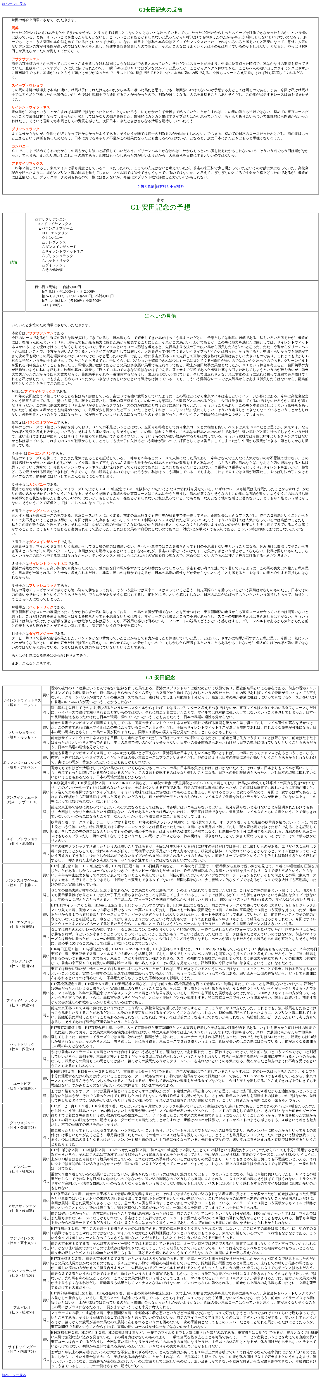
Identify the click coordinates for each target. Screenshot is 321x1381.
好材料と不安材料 (170, 186)
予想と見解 (146, 186)
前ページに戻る (14, 4)
